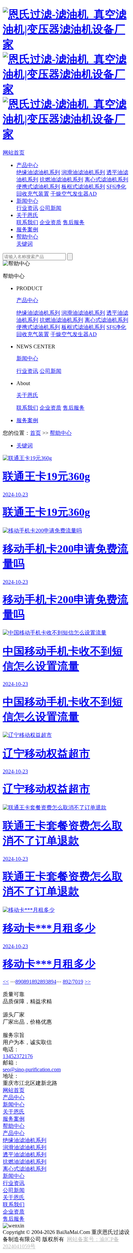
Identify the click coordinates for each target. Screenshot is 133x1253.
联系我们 (27, 222)
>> (88, 982)
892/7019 (73, 982)
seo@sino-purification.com (32, 1069)
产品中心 (27, 165)
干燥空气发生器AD (73, 194)
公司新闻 (50, 208)
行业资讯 (27, 208)
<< (6, 982)
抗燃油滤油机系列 (61, 179)
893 (44, 982)
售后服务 (74, 222)
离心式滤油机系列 (106, 179)
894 (52, 982)
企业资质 (50, 222)
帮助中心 (27, 237)
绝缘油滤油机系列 (38, 172)
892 (36, 982)
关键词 (24, 244)
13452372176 (18, 1056)
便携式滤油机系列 (38, 186)
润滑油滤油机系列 (83, 172)
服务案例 (27, 229)
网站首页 (14, 152)
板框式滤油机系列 (83, 186)
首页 (35, 433)
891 (28, 982)
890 (19, 982)
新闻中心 (27, 201)
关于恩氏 (27, 215)
